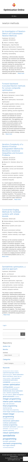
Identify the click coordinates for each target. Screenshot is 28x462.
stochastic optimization (9, 441)
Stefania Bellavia (8, 221)
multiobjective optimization (8, 418)
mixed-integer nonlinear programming (13, 411)
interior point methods (12, 401)
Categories (6, 359)
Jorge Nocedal (14, 45)
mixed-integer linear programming (11, 409)
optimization (5, 428)
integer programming (12, 399)
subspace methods (12, 289)
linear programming (10, 406)
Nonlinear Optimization (10, 276)
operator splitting (7, 110)
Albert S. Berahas (9, 42)
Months (5, 349)
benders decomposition (7, 374)
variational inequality (8, 179)
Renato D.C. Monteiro (10, 162)
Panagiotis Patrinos (7, 97)
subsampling (12, 53)
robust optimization (11, 433)
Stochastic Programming (17, 49)
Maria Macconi (6, 223)
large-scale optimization (9, 403)
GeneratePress (14, 456)
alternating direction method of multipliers (10, 370)
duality (4, 392)
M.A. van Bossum (9, 274)
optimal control (20, 426)
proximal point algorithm (15, 177)
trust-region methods (9, 445)
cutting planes (8, 387)
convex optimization (9, 280)
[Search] (22, 334)
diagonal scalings (13, 232)
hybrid (21, 173)
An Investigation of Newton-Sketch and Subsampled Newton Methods (14, 33)
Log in (4, 325)
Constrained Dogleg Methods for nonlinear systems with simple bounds (11, 213)
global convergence (18, 394)
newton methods (19, 51)
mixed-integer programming (8, 415)
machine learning (9, 51)
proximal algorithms (18, 110)
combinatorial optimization (10, 380)
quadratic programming (8, 430)
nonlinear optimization (10, 423)
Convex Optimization (10, 47)
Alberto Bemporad (9, 95)
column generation (15, 378)
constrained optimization (15, 382)
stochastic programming (12, 443)
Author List (6, 346)
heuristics (17, 396)
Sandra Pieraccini (19, 221)
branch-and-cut (17, 376)
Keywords (6, 368)
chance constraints (7, 378)
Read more (21, 73)
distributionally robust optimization (13, 391)
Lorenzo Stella (19, 95)
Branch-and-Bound (8, 376)
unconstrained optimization (8, 447)
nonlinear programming (10, 425)
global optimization (9, 396)
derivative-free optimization (10, 389)
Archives (5, 352)
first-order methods (7, 394)
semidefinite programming (9, 287)
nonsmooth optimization (15, 108)
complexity (7, 173)
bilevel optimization (18, 374)
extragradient (14, 173)
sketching (5, 53)
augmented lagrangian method (11, 372)
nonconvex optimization (11, 421)
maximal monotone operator (10, 175)
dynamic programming (13, 392)
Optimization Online (14, 10)
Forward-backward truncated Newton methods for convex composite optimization (13, 87)
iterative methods (15, 282)
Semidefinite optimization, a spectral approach (13, 268)
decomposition (17, 387)
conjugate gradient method (11, 104)
